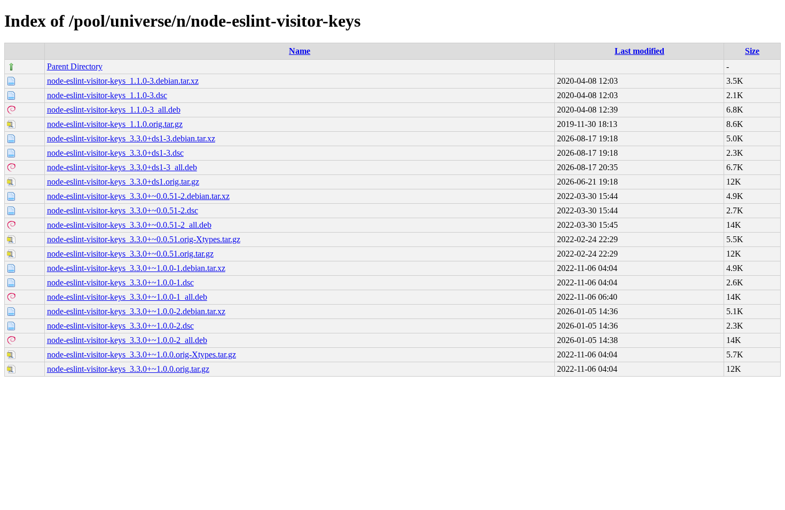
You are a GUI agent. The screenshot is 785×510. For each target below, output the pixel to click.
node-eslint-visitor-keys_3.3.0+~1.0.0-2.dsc (120, 325)
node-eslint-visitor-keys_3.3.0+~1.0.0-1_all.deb (127, 296)
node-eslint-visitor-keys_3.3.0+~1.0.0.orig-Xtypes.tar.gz (141, 354)
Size (752, 50)
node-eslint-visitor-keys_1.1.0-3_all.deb (113, 109)
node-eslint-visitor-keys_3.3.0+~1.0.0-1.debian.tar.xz (136, 268)
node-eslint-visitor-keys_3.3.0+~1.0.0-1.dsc (120, 282)
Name (299, 50)
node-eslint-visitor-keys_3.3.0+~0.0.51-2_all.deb (129, 224)
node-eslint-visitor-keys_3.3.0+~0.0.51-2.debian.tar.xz (138, 196)
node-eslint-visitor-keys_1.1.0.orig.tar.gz (115, 124)
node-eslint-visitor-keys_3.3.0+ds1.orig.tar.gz (123, 181)
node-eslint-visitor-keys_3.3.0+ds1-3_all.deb (122, 167)
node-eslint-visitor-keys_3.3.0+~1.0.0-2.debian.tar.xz (136, 311)
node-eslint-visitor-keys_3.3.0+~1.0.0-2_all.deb (127, 340)
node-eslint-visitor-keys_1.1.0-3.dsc (107, 95)
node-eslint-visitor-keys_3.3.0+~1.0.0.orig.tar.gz (128, 368)
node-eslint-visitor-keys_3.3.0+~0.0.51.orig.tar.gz (130, 253)
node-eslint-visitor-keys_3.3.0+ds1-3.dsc (115, 152)
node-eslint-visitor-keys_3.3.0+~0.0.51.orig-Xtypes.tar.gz (143, 239)
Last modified (639, 50)
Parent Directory (75, 66)
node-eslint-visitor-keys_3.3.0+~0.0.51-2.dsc (122, 210)
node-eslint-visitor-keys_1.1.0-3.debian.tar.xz (123, 80)
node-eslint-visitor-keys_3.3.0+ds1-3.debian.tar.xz (131, 138)
